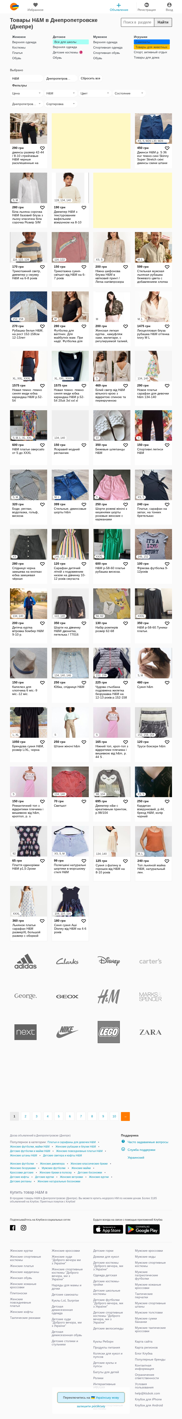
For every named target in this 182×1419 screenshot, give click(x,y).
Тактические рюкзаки (25, 1317)
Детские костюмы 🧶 (68, 52)
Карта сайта (143, 1341)
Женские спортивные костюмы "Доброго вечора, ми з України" (67, 1274)
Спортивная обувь (106, 53)
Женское (19, 37)
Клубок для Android (149, 1405)
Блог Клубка (143, 1353)
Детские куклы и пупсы (105, 1364)
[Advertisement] (91, 141)
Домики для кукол (106, 1256)
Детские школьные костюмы (106, 1292)
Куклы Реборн (103, 1341)
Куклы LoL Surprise (65, 1300)
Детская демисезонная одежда (62, 1310)
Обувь (16, 58)
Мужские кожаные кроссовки (148, 1286)
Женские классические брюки (89, 1163)
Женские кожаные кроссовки (23, 1285)
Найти (163, 22)
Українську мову (107, 1397)
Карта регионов (146, 1347)
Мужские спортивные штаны (150, 1304)
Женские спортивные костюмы (25, 1258)
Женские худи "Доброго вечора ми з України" (66, 1260)
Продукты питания (106, 1347)
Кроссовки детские (22, 1172)
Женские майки (81, 1168)
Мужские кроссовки (149, 1250)
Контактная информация (144, 1367)
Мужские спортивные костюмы (150, 1264)
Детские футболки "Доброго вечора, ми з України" (108, 1303)
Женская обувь (21, 1278)
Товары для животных (151, 47)
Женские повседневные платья (20, 1302)
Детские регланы (21, 1181)
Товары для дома (146, 57)
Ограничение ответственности (147, 1376)
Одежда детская (105, 1275)
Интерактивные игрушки (104, 1385)
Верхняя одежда (24, 42)
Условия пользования (144, 1385)
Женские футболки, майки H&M (29, 1146)
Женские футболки (22, 1163)
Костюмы (19, 47)
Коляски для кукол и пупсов (108, 1355)
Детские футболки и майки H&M (30, 1151)
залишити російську (91, 1406)
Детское (59, 37)
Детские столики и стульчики (65, 1342)
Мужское (100, 37)
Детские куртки (44, 1177)
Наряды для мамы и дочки (66, 1286)
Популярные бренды (150, 1359)
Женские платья (22, 1266)
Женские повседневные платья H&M (79, 1151)
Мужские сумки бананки (146, 1320)
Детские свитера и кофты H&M (62, 1155)
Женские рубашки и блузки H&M (75, 1146)
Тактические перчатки (144, 1295)
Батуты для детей (106, 1372)
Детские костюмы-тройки (106, 1282)
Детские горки (103, 1250)
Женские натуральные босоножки (59, 1181)
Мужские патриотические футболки (146, 1275)
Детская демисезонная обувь (67, 1333)
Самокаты (142, 42)
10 (114, 1116)
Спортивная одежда (108, 47)
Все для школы (65, 42)
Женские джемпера (52, 1163)
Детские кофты (19, 1177)
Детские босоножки (90, 1172)
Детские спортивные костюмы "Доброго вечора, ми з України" (108, 1317)
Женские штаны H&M (23, 1155)
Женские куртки (99, 1177)
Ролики (98, 1378)
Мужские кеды (145, 1256)
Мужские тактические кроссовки (150, 1329)
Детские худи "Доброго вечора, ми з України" (67, 1322)
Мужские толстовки (149, 1312)
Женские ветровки (71, 1177)
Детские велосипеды (108, 1328)
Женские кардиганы (24, 1272)
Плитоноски (18, 1293)
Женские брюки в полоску (56, 1172)
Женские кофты (21, 1312)
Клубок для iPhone (148, 1399)
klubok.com (14, 6)
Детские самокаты (65, 1294)
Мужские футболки (53, 1168)
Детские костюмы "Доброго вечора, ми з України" (108, 1266)
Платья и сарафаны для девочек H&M (71, 1142)
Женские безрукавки (23, 1168)
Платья (17, 53)
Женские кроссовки (66, 1250)
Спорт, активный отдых (150, 52)
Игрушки (140, 37)
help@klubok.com (147, 1393)
